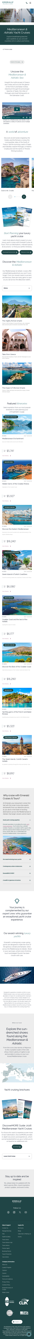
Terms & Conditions (7, 1279)
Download (16, 1146)
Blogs (19, 1231)
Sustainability (5, 1276)
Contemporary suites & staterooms (12, 866)
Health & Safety (6, 1236)
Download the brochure (9, 252)
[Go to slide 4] (19, 196)
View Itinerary (5, 455)
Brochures (20, 1228)
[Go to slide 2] (16, 196)
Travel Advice (5, 1245)
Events (20, 1236)
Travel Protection (6, 1254)
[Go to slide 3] (17, 196)
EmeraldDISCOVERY (8, 873)
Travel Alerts (5, 1239)
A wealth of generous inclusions (12, 880)
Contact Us (5, 1228)
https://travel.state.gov (25, 1333)
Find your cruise (25, 252)
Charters (4, 1270)
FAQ (3, 1234)
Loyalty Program (6, 1267)
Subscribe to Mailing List (24, 1234)
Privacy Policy (6, 1282)
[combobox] (17, 288)
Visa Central (5, 1257)
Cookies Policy (6, 1285)
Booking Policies (6, 1251)
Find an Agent (6, 1248)
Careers (4, 1273)
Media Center (5, 1292)
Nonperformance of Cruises (7, 1288)
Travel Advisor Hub (7, 1242)
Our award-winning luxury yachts (12, 859)
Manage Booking (6, 1231)
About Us (4, 1264)
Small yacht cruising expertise (11, 820)
